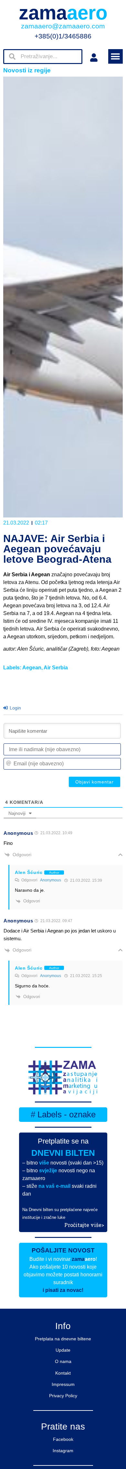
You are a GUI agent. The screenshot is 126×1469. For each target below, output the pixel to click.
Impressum (63, 1384)
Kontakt (63, 1373)
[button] (115, 56)
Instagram (63, 1450)
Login (14, 707)
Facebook (63, 1439)
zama (63, 13)
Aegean (31, 667)
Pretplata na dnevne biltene (63, 1338)
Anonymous (50, 880)
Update (63, 1350)
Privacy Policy (63, 1395)
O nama (63, 1361)
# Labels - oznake (63, 1114)
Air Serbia (56, 667)
